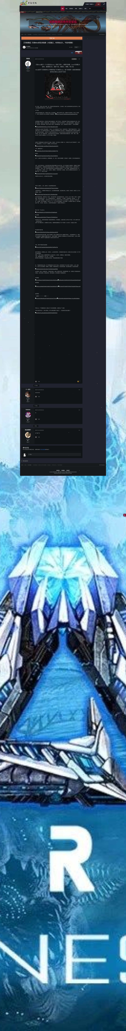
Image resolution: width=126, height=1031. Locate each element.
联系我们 (68, 470)
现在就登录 (43, 449)
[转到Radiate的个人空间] (28, 415)
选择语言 (58, 470)
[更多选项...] (79, 59)
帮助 (85, 8)
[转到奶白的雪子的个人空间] (28, 435)
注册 (98, 4)
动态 (66, 8)
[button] (101, 22)
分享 (71, 47)
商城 (76, 8)
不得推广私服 (51, 38)
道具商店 (71, 8)
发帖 (72, 52)
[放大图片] (58, 86)
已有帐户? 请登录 (89, 4)
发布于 (39, 59)
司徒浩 (28, 46)
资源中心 (80, 8)
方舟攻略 (36, 47)
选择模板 (63, 470)
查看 (62, 8)
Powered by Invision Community (59, 473)
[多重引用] (36, 381)
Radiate (28, 409)
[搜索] (104, 8)
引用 (39, 381)
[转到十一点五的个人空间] (28, 394)
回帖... (30, 454)
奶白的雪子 (28, 430)
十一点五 (28, 389)
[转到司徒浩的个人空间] (24, 47)
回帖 (79, 52)
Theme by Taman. (69, 473)
